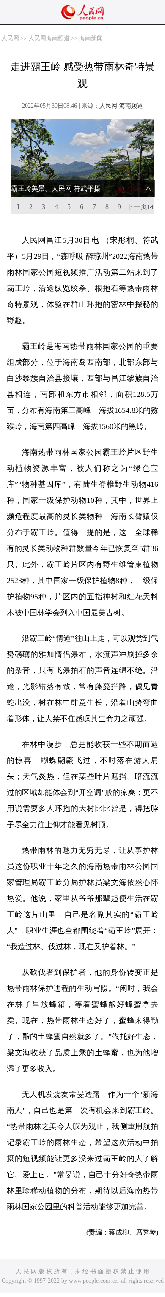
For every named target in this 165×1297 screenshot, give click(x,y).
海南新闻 (91, 38)
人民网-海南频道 (121, 106)
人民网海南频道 (49, 38)
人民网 (10, 38)
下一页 (137, 206)
